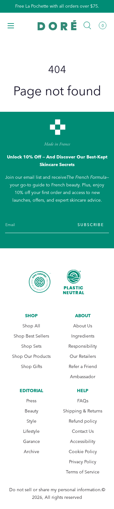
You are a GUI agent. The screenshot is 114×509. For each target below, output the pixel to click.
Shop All (31, 326)
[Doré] (57, 25)
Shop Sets (31, 346)
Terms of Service (82, 472)
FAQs (82, 401)
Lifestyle (31, 431)
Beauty (31, 411)
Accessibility (82, 442)
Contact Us (83, 431)
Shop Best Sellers (31, 336)
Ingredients (82, 336)
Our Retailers (83, 356)
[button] (11, 25)
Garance (31, 442)
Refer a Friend (83, 367)
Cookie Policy (83, 452)
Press (31, 401)
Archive (31, 452)
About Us (82, 326)
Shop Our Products (31, 356)
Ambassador (82, 377)
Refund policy (83, 421)
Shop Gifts (31, 367)
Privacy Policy (82, 462)
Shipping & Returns (82, 411)
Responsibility (82, 346)
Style (31, 421)
